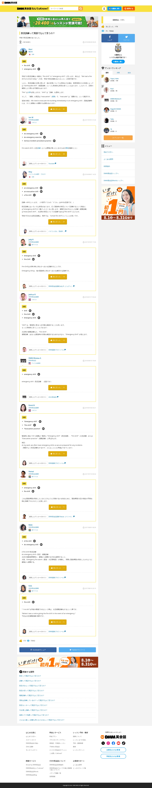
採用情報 (52, 776)
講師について (77, 736)
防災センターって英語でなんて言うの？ (33, 705)
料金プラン (53, 736)
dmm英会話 (52, 397)
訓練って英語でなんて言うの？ (30, 681)
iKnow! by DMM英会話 (33, 765)
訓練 (39, 148)
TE (111, 129)
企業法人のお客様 (113, 750)
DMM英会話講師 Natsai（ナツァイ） (61, 517)
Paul (111, 89)
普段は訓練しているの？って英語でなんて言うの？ (37, 700)
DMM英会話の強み (32, 743)
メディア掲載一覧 (55, 773)
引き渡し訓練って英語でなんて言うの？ (33, 710)
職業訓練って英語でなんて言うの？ (31, 695)
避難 (53, 96)
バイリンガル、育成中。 (56, 231)
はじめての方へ (31, 736)
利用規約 (107, 166)
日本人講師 (29, 747)
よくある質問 (108, 159)
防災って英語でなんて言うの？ (30, 676)
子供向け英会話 (55, 747)
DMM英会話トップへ (111, 173)
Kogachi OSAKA (115, 109)
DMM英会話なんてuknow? (35, 768)
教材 (74, 747)
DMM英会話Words (32, 772)
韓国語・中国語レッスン (57, 743)
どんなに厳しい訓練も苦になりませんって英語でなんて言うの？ (42, 720)
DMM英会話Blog (31, 775)
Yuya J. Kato (114, 79)
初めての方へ (108, 152)
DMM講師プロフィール (56, 350)
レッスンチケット (79, 750)
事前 (67, 148)
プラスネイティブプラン (57, 740)
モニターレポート (31, 750)
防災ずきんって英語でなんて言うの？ (32, 686)
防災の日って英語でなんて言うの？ (31, 690)
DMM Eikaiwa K (115, 99)
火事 (29, 92)
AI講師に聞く (115, 8)
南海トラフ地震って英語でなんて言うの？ (34, 715)
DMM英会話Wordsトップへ (113, 180)
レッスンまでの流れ (79, 740)
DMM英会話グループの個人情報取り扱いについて (61, 769)
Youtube (51, 164)
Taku (112, 119)
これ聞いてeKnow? (56, 753)
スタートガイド (31, 740)
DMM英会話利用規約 (56, 765)
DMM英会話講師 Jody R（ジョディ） (61, 286)
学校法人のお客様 (113, 756)
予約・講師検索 (78, 743)
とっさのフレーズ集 (79, 768)
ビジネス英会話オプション (58, 750)
